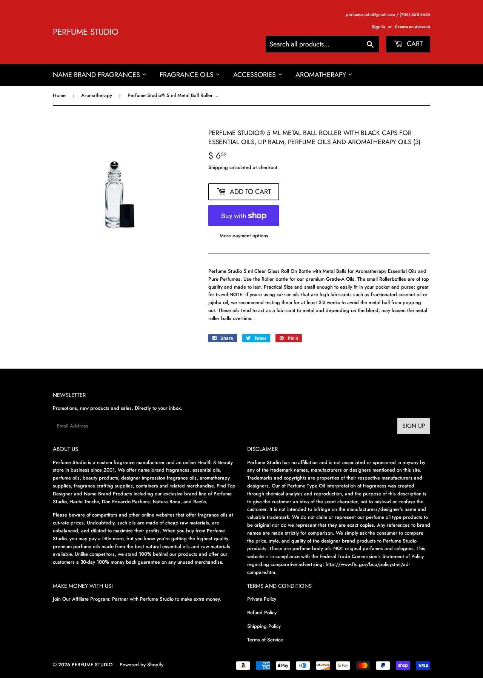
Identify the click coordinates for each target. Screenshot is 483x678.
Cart (414, 44)
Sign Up (413, 425)
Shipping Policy (264, 626)
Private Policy (261, 599)
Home (59, 95)
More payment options (244, 235)
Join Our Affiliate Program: (82, 599)
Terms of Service (265, 639)
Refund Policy (262, 612)
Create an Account (412, 27)
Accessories (255, 75)
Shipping (218, 167)
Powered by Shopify (141, 664)
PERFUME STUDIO (85, 32)
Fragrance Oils (187, 75)
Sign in (378, 27)
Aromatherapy (321, 75)
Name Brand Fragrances (97, 75)
